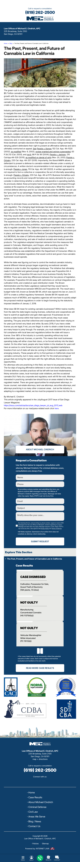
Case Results (35, 797)
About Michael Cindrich (40, 449)
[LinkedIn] (52, 782)
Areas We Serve (36, 816)
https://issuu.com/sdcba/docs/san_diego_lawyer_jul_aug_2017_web (33, 405)
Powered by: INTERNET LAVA (37, 849)
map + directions (40, 759)
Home (31, 792)
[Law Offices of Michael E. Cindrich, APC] (40, 18)
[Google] (27, 782)
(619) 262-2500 (40, 12)
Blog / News (34, 821)
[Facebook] (36, 782)
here (57, 408)
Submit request (40, 541)
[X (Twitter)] (44, 782)
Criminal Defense (37, 807)
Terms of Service (57, 528)
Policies (35, 843)
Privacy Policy (45, 528)
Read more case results (40, 668)
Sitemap (45, 843)
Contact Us (34, 826)
